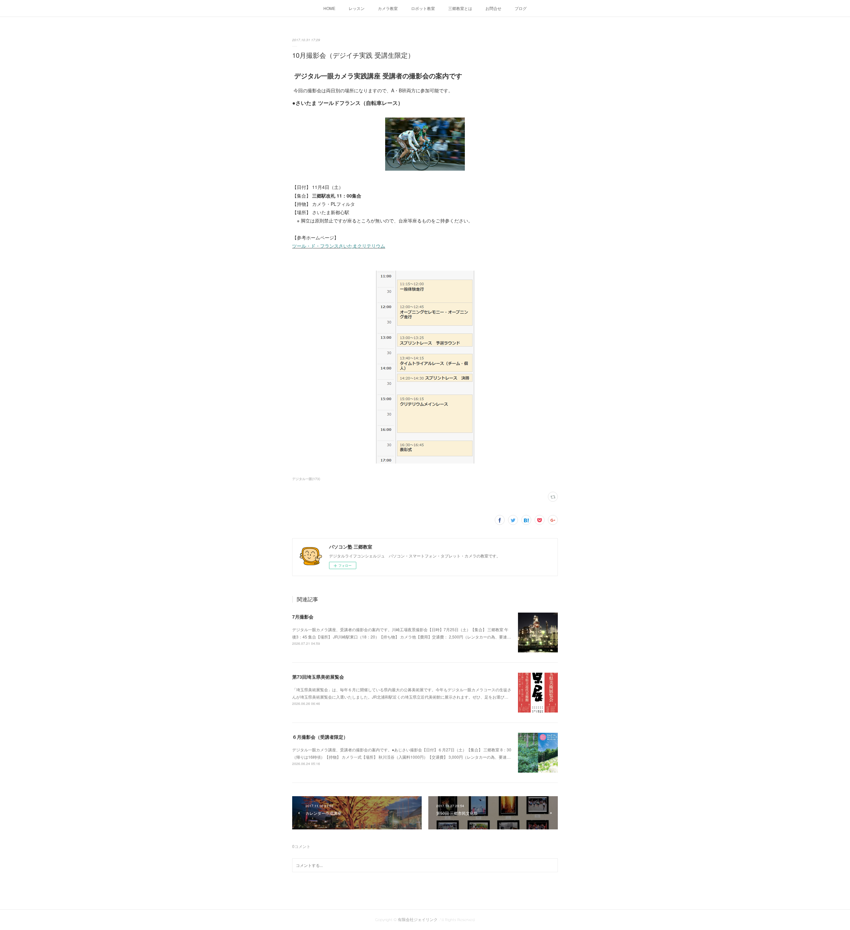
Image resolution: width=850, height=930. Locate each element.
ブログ (521, 8)
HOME (329, 8)
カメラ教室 (388, 8)
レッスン (357, 8)
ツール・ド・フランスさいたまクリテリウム (338, 245)
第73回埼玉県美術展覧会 (318, 676)
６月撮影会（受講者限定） (320, 736)
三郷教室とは (460, 8)
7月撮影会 (302, 616)
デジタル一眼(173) (306, 478)
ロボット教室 (423, 8)
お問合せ (493, 8)
